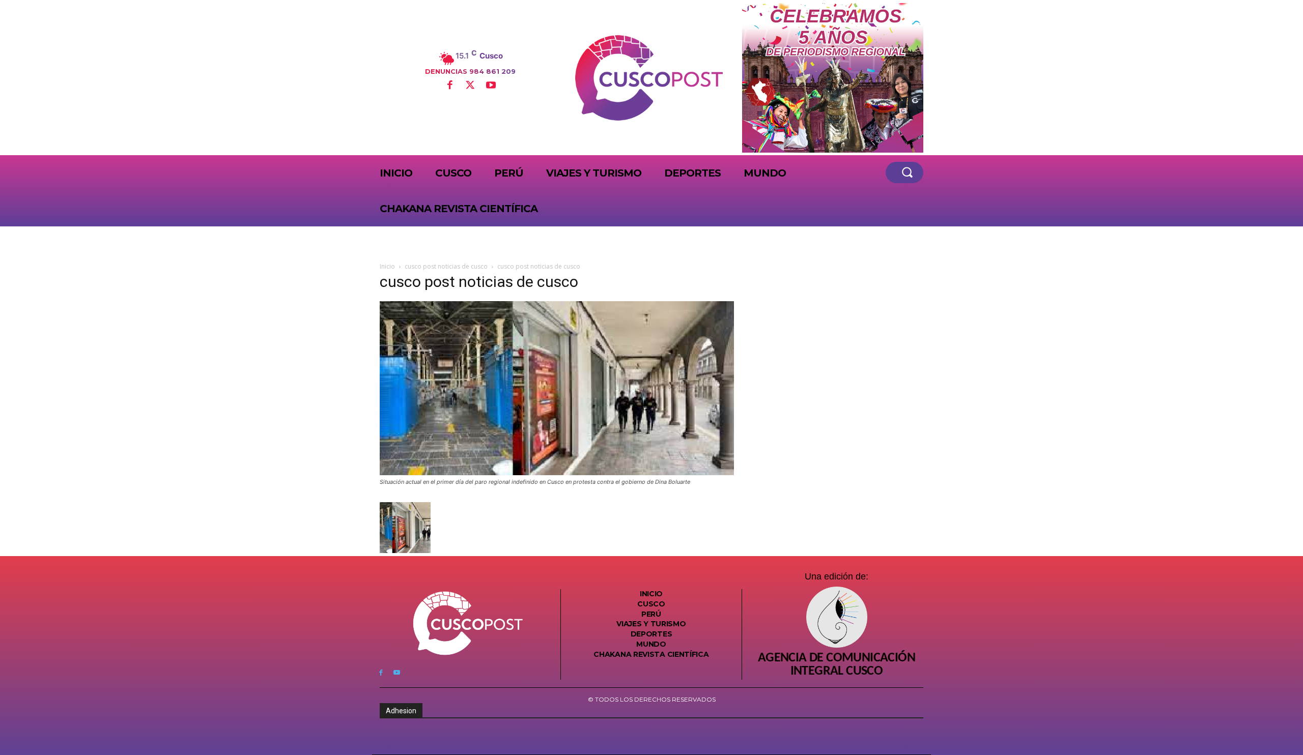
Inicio (387, 266)
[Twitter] (470, 86)
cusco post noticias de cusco (446, 266)
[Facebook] (449, 86)
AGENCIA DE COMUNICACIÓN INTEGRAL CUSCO (836, 665)
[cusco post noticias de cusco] (557, 472)
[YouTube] (490, 86)
